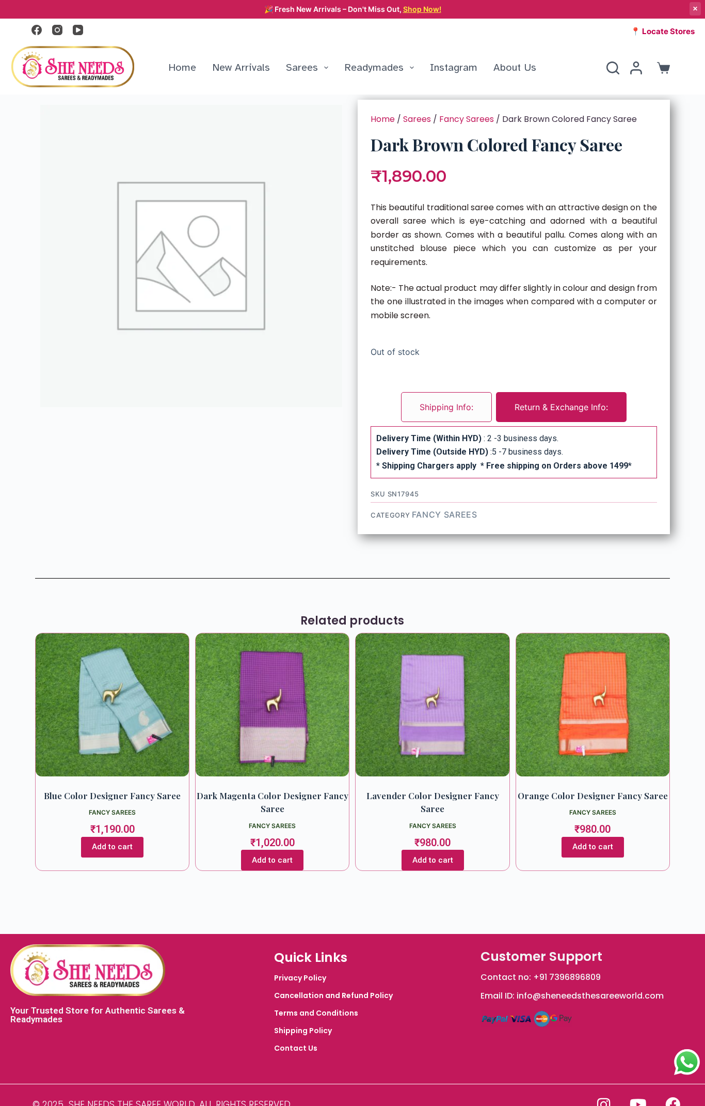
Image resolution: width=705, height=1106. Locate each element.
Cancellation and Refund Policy (333, 995)
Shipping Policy (303, 1030)
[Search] (612, 67)
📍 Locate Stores (663, 31)
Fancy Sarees (466, 119)
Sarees (302, 67)
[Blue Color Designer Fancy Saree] (112, 704)
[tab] (446, 407)
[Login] (636, 67)
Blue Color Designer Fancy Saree (112, 795)
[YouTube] (78, 30)
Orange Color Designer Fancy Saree (593, 795)
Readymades (374, 67)
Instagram (453, 67)
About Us (514, 67)
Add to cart (112, 846)
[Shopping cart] (661, 67)
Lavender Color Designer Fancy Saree (432, 802)
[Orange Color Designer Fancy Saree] (592, 704)
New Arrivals (241, 67)
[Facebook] (36, 30)
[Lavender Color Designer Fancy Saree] (432, 704)
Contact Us (295, 1048)
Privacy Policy (300, 978)
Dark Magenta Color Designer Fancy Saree (272, 802)
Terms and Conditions (316, 1013)
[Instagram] (57, 30)
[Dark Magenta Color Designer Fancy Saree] (272, 704)
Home (182, 67)
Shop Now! (422, 9)
